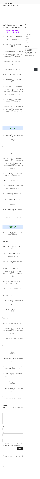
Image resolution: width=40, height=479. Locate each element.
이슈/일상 (5, 396)
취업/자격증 (28, 42)
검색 (25, 66)
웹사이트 (4, 438)
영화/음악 (27, 38)
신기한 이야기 (28, 34)
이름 (3, 426)
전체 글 (3, 5)
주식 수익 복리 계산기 (11, 5)
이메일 (4, 432)
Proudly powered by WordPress (14, 466)
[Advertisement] (20, 15)
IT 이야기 (27, 29)
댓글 (3, 411)
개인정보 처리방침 (5, 466)
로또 (27, 32)
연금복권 (27, 36)
